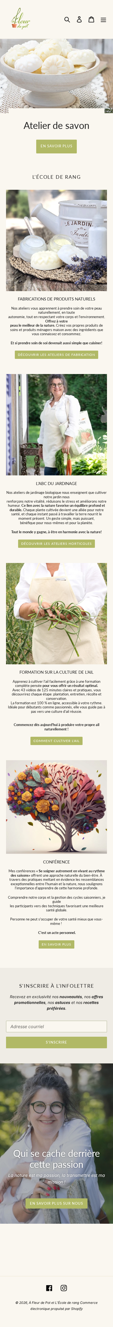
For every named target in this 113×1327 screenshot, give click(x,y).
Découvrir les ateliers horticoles (56, 543)
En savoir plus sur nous (56, 1203)
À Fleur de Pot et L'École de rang (54, 1303)
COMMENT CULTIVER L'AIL (56, 741)
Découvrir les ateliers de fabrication (56, 355)
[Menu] (103, 19)
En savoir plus (57, 146)
